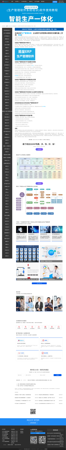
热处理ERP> (7, 180)
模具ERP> (7, 212)
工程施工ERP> (7, 186)
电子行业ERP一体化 (14, 434)
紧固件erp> (7, 102)
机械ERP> (7, 47)
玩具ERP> (7, 140)
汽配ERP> (7, 53)
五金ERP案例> (7, 44)
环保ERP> (7, 169)
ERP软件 (16, 1)
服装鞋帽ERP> (7, 232)
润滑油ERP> (7, 229)
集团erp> (7, 247)
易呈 (19, 35)
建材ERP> (7, 143)
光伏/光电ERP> (7, 148)
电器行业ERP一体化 (14, 435)
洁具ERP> (7, 218)
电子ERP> (7, 67)
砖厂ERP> (7, 195)
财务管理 (16, 75)
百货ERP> (7, 235)
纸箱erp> (7, 189)
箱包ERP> (7, 224)
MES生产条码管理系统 (5, 438)
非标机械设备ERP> (7, 30)
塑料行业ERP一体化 (14, 438)
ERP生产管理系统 (5, 432)
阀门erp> (7, 192)
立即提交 (57, 375)
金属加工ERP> (7, 56)
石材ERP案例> (7, 215)
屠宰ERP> (7, 88)
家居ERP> (7, 108)
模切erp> (7, 203)
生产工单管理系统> (7, 33)
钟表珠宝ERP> (7, 137)
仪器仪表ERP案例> (7, 154)
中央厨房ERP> (7, 70)
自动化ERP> (7, 221)
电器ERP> (7, 59)
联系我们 (42, 1)
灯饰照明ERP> (7, 128)
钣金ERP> (7, 105)
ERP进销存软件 (4, 435)
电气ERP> (7, 62)
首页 (12, 1)
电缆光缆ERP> (7, 117)
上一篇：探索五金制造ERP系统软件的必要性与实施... (26, 384)
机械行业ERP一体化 (14, 431)
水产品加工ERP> (7, 183)
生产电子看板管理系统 (5, 431)
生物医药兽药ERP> (7, 163)
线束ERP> (7, 209)
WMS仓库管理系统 (5, 434)
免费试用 (55, 1)
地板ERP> (7, 134)
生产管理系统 (26, 33)
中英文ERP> (7, 250)
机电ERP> (7, 79)
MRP (33, 65)
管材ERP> (7, 206)
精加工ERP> (7, 122)
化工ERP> (7, 114)
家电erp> (7, 85)
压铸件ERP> (7, 96)
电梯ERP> (7, 244)
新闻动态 (55, 430)
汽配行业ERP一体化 (14, 441)
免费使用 (39, 149)
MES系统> (7, 41)
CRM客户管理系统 (5, 437)
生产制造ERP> (7, 36)
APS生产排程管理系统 (5, 441)
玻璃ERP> (7, 241)
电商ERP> (7, 198)
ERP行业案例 (36, 1)
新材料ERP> (7, 125)
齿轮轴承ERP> (7, 82)
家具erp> (7, 73)
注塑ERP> (7, 50)
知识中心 (24, 380)
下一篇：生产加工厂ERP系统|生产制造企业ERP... (25, 385)
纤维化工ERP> (7, 160)
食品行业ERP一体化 (14, 437)
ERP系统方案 (23, 1)
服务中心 (31, 1)
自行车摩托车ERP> (7, 131)
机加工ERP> (7, 99)
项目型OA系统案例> (7, 157)
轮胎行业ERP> (7, 238)
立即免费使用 (33, 422)
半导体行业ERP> (7, 76)
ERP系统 (43, 106)
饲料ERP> (7, 166)
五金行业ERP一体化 (14, 432)
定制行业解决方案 (39, 283)
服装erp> (7, 177)
